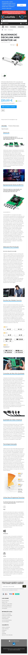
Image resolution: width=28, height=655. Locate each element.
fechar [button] (21, 5)
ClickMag (4, 633)
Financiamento (5, 618)
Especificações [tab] (4, 129)
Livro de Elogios (5, 621)
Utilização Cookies (6, 617)
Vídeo (5, 29)
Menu (6, 26)
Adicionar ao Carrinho (9, 106)
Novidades (13, 26)
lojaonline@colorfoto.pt (15, 640)
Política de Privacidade (7, 615)
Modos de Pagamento (7, 605)
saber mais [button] (8, 8)
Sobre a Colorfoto (6, 627)
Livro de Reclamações (7, 620)
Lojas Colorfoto (5, 628)
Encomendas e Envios (7, 606)
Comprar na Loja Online (7, 603)
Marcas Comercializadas (7, 634)
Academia (4, 630)
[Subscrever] (24, 586)
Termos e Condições (6, 613)
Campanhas (21, 26)
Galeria (3, 631)
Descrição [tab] (4, 125)
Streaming (10, 29)
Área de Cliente (5, 600)
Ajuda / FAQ (4, 602)
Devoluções (4, 608)
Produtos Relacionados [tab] (13, 125)
